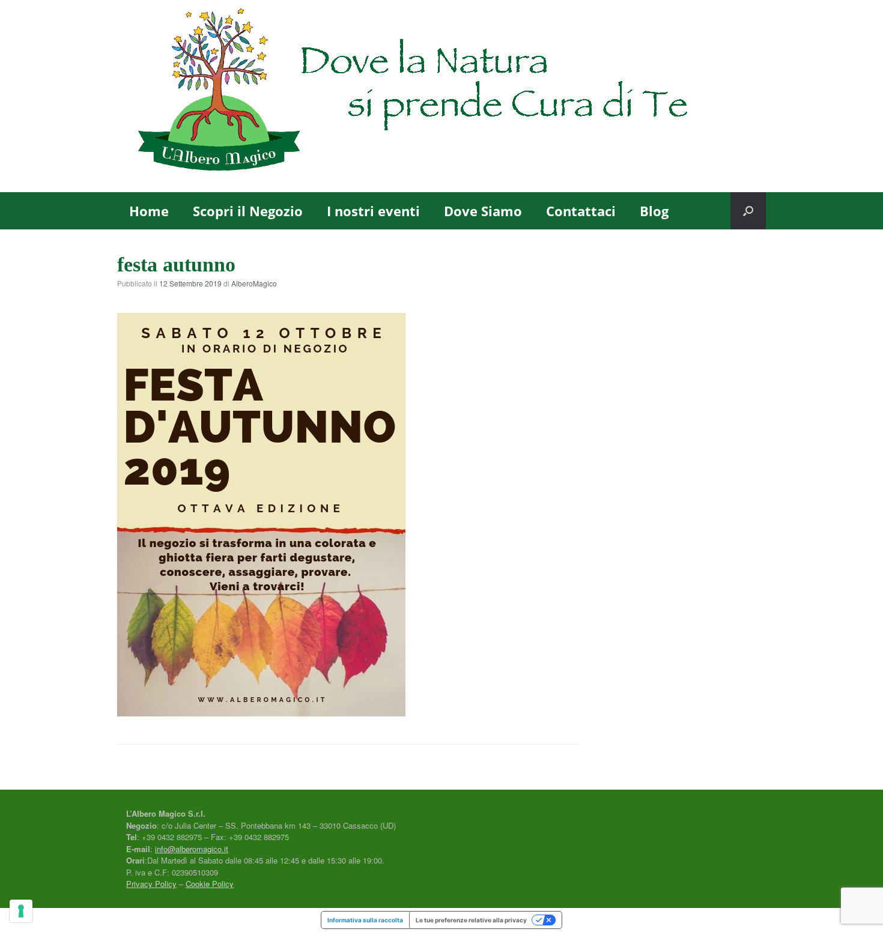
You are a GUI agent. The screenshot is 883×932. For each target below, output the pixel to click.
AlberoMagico (254, 283)
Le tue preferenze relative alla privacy (471, 920)
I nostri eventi (373, 211)
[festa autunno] (261, 712)
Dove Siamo (483, 211)
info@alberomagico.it (191, 849)
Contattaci (581, 211)
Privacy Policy (151, 883)
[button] (748, 210)
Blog (654, 211)
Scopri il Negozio (248, 211)
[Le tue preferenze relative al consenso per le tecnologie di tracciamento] (21, 911)
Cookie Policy (210, 883)
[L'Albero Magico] (441, 96)
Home (149, 211)
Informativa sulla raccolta (365, 920)
